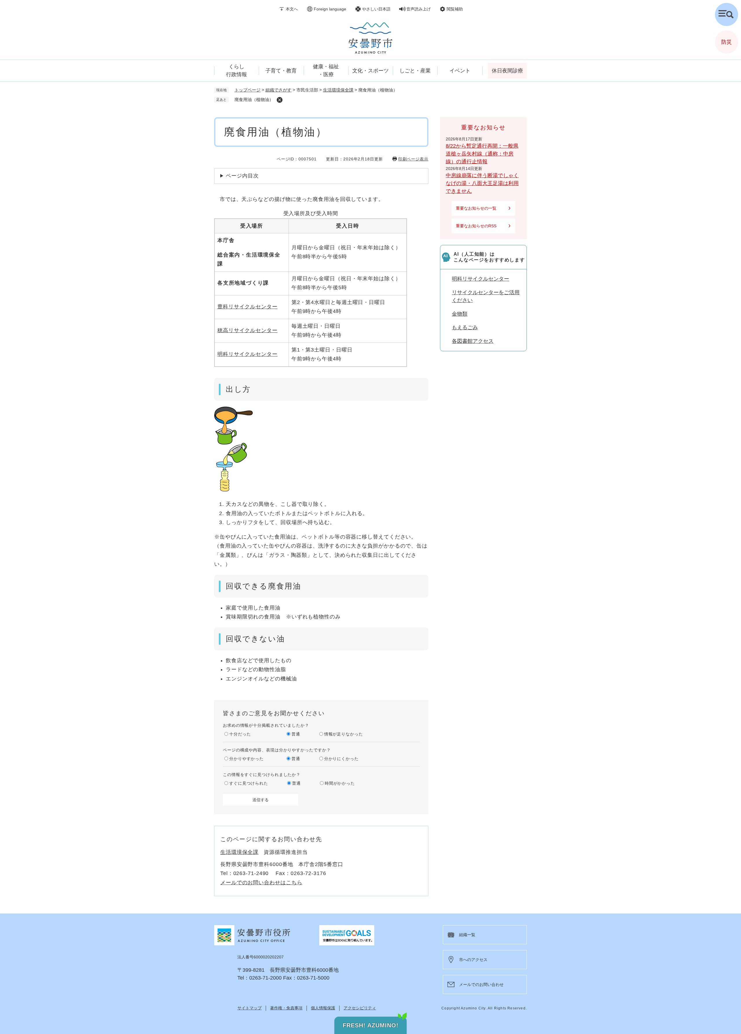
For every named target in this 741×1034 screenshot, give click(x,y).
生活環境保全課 (338, 89)
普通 (295, 734)
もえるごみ (465, 327)
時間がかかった (340, 783)
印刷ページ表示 (413, 159)
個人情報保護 (323, 1008)
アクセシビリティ (360, 1008)
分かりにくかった (341, 758)
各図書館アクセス (473, 341)
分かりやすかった (246, 758)
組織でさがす (278, 89)
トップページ (247, 89)
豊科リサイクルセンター (247, 307)
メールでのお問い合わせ (481, 984)
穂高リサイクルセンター (247, 330)
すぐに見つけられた (248, 783)
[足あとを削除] (279, 99)
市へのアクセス (473, 959)
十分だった (240, 734)
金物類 (459, 314)
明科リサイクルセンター (247, 354)
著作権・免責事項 (286, 1008)
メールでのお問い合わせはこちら (261, 882)
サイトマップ (249, 1008)
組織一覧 (467, 934)
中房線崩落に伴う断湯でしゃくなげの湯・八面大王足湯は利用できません (482, 183)
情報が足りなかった (343, 734)
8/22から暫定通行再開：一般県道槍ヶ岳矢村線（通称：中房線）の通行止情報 (482, 153)
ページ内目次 (242, 176)
